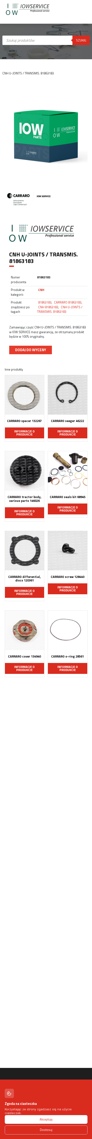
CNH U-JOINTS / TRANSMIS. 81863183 (59, 309)
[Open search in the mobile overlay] (46, 82)
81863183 (44, 302)
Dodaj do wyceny (30, 350)
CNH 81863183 (48, 307)
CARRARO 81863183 (67, 302)
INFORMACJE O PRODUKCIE (24, 433)
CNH (41, 289)
